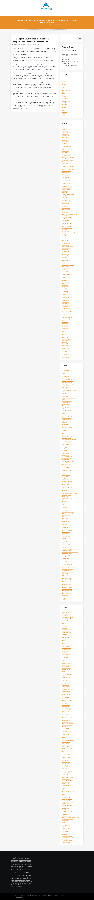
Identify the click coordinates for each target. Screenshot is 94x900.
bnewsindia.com (66, 782)
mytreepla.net (65, 706)
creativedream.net (66, 223)
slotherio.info (65, 315)
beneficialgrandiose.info (67, 305)
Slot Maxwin (32, 14)
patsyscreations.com (67, 634)
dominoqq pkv (14, 858)
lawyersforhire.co (66, 441)
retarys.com (64, 413)
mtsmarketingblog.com (67, 274)
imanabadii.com (65, 354)
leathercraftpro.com (67, 539)
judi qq (63, 81)
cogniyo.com (65, 533)
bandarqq (64, 96)
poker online (25, 878)
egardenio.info (65, 521)
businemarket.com (66, 442)
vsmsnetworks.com (66, 132)
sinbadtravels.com (66, 404)
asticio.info (64, 519)
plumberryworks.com (67, 550)
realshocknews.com (66, 499)
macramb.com (65, 242)
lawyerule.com (65, 271)
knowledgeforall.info (67, 217)
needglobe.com (66, 544)
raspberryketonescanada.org (69, 791)
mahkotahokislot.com (67, 487)
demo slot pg (65, 102)
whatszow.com (65, 666)
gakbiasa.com (65, 349)
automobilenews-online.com (69, 811)
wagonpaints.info (66, 754)
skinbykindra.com (66, 823)
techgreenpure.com (67, 671)
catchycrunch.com (66, 629)
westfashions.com (66, 248)
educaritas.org (65, 637)
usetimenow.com (66, 206)
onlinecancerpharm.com (68, 489)
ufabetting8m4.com (67, 717)
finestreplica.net (66, 739)
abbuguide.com (66, 662)
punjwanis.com (65, 370)
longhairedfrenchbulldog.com (69, 439)
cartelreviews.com (66, 674)
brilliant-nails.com (66, 263)
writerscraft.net (65, 212)
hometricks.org (65, 538)
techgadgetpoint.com (67, 478)
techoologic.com (66, 789)
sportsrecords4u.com (67, 714)
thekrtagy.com (65, 803)
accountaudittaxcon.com (68, 525)
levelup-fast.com (66, 705)
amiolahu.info (65, 292)
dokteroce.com (65, 266)
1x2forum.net (65, 614)
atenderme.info (65, 300)
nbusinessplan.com (66, 140)
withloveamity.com (66, 657)
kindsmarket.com (66, 238)
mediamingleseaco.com (67, 272)
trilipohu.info (65, 356)
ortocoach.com (65, 546)
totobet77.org (65, 575)
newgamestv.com (66, 464)
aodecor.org (65, 322)
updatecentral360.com (67, 513)
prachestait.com (66, 282)
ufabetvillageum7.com (67, 723)
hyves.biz (64, 331)
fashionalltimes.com (66, 813)
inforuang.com (65, 237)
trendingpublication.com (68, 576)
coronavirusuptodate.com (68, 695)
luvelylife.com (65, 240)
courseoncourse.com (67, 382)
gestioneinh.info (65, 765)
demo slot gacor (66, 101)
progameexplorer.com (67, 828)
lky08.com (64, 229)
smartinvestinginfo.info (67, 745)
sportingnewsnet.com (67, 456)
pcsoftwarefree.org (66, 649)
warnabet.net (65, 336)
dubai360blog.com (66, 482)
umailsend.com (65, 411)
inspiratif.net (65, 131)
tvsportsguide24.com (67, 479)
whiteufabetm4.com (67, 731)
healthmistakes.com (67, 502)
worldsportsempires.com (68, 512)
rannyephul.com (66, 254)
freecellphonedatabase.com (69, 398)
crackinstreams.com (66, 697)
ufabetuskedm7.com (67, 589)
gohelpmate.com (66, 209)
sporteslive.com (65, 459)
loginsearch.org (65, 320)
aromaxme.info (65, 297)
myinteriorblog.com (66, 780)
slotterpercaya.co (66, 559)
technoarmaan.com (66, 816)
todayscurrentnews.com (68, 572)
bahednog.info (65, 385)
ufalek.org (64, 490)
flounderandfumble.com (68, 740)
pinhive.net (64, 334)
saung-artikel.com (66, 432)
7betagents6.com (66, 694)
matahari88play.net (66, 444)
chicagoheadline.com (67, 620)
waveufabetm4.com (67, 726)
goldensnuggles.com (67, 416)
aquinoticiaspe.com (66, 438)
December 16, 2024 (35, 44)
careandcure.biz (66, 532)
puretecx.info (65, 288)
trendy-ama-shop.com (67, 771)
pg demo (64, 107)
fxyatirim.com (65, 660)
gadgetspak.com (66, 699)
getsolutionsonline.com (67, 195)
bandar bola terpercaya (67, 85)
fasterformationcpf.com (67, 415)
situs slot (27, 864)
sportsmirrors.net (66, 467)
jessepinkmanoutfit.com (67, 410)
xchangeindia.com (66, 805)
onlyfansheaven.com (67, 228)
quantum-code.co (66, 759)
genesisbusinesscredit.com (68, 235)
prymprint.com (65, 527)
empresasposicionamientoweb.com (70, 817)
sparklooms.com (66, 566)
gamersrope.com (66, 399)
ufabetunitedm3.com (67, 586)
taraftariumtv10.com (66, 258)
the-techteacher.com (67, 809)
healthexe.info (65, 286)
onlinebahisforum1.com (67, 618)
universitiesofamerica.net (68, 158)
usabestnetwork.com (67, 408)
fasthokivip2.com (66, 433)
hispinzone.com (65, 177)
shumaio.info (65, 314)
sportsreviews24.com (67, 481)
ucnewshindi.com (66, 396)
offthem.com (65, 134)
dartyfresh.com (65, 646)
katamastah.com (66, 515)
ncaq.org (64, 641)
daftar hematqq (15, 874)
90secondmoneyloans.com (68, 682)
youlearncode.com (66, 658)
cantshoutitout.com (66, 143)
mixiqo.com (64, 542)
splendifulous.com (66, 712)
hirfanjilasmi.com (66, 536)
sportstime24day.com (67, 458)
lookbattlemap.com (66, 418)
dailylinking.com (65, 651)
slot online (64, 84)
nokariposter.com (66, 200)
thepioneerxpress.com (67, 148)
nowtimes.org (65, 325)
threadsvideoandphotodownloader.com (71, 390)
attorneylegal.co (66, 475)
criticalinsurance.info (66, 198)
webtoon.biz (65, 452)
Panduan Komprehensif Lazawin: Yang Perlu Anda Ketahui (71, 55)
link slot (63, 95)
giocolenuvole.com (66, 654)
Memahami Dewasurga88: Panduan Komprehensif (70, 58)
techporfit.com (65, 137)
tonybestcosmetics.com (67, 819)
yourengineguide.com (67, 799)
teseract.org (65, 769)
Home (14, 14)
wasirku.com (65, 277)
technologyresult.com (67, 663)
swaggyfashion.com (66, 257)
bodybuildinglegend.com (68, 262)
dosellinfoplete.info (66, 308)
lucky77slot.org (65, 484)
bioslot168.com (65, 839)
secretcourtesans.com (67, 617)
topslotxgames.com (66, 171)
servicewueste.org (66, 163)
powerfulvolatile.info (67, 311)
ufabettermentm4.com (67, 579)
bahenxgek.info (65, 387)
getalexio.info (65, 524)
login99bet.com (66, 615)
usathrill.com (65, 794)
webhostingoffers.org (67, 665)
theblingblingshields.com (68, 461)
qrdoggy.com (65, 496)
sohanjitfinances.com (67, 562)
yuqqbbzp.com (65, 692)
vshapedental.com (66, 796)
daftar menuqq (18, 872)
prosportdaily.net (66, 766)
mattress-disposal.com (67, 492)
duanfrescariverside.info (67, 735)
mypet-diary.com (66, 243)
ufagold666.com (66, 779)
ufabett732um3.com (67, 751)
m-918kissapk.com (66, 346)
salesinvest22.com (66, 768)
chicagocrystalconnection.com (69, 352)
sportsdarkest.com (66, 450)
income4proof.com (66, 635)
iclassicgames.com (66, 430)
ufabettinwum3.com (67, 584)
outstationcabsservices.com (68, 802)
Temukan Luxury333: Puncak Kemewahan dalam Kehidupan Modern (71, 51)
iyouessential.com (66, 655)
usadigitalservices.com (67, 220)
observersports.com (66, 435)
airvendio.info (65, 285)
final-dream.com (66, 762)
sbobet (17, 884)
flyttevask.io (64, 342)
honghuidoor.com (66, 181)
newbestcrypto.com (67, 427)
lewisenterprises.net (66, 648)
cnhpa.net (64, 507)
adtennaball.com (66, 189)
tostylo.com (64, 422)
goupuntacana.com (66, 625)
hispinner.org (65, 197)
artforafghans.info (66, 283)
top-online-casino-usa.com (68, 180)
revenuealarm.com (66, 833)
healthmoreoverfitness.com (68, 169)
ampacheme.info (66, 294)
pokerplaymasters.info (67, 381)
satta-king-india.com (67, 688)
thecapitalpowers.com (67, 569)
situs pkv (21, 857)
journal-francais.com (66, 268)
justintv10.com (65, 269)
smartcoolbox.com (66, 561)
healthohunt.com (66, 742)
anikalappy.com (65, 732)
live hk (63, 106)
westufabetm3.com (66, 596)
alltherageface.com (66, 825)
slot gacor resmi (27, 867)
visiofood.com (65, 774)
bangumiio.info (65, 302)
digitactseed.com (66, 678)
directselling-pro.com (67, 831)
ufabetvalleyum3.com (67, 593)
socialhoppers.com (66, 222)
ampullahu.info (65, 295)
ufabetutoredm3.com (67, 590)
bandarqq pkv (22, 861)
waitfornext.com (66, 756)
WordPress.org (19, 897)
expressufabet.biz (66, 144)
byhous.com (65, 343)
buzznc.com (65, 820)
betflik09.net (65, 640)
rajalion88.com (65, 623)
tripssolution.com (66, 686)
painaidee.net (65, 448)
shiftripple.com (65, 558)
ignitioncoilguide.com (67, 836)
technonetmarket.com (67, 748)
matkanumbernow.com (67, 166)
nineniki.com (65, 185)
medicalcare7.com (66, 188)
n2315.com (64, 225)
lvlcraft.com (64, 680)
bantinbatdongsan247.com (68, 384)
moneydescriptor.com (67, 445)
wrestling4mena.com (67, 215)
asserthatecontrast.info (67, 299)
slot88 (22, 864)
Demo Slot (41, 14)
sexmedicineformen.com (68, 556)
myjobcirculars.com (66, 168)
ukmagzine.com (66, 405)
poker (63, 113)
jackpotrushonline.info (67, 395)
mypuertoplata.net (66, 146)
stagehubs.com (65, 612)
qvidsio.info (64, 312)
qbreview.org (65, 161)
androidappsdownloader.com (69, 205)
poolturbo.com (65, 280)
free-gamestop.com (67, 402)
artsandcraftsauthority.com (68, 840)
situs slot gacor (27, 863)
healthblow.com (66, 208)
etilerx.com (64, 737)
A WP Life (60, 895)
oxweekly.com (65, 245)
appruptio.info (65, 357)
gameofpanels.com (66, 203)
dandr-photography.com (68, 265)
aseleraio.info (65, 518)
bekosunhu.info (65, 303)
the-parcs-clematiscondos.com (69, 371)
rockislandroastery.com (67, 829)
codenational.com (66, 826)
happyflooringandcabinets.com (69, 493)
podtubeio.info (65, 309)
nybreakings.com (66, 800)
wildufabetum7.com (66, 599)
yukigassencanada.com (67, 689)
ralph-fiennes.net (66, 231)
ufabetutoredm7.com (67, 592)
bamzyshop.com (66, 785)
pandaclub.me (65, 340)
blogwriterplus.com (66, 376)
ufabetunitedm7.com (67, 587)
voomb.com (65, 476)
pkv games (64, 82)
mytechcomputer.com (67, 837)
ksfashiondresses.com (67, 504)
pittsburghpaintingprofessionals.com (71, 549)
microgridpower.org (66, 541)
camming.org (65, 621)
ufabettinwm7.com (66, 583)
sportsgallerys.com (66, 465)
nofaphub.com (65, 631)
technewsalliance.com (67, 746)
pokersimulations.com (67, 708)
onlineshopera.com (66, 645)
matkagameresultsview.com (68, 194)
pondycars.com (65, 786)
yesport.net (64, 421)
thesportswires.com (66, 453)
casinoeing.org (65, 326)
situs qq (63, 93)
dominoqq (64, 87)
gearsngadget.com (66, 700)
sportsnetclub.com (66, 425)
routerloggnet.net (66, 172)
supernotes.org (65, 510)
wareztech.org (65, 407)
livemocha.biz (65, 328)
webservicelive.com (66, 842)
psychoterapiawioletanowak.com (70, 552)
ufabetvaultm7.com (66, 722)
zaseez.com (64, 628)
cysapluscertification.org (67, 317)
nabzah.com (65, 191)
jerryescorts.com (66, 473)
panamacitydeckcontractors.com (70, 246)
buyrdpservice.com (66, 419)
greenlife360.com (66, 141)
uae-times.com (65, 128)
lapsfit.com (64, 703)
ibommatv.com (65, 135)
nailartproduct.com (66, 677)
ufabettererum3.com (67, 578)
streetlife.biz (65, 329)
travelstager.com (66, 251)
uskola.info (64, 752)
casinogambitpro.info (67, 379)
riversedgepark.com (66, 626)
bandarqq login (28, 874)
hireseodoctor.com (66, 702)
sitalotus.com (65, 509)
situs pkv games (15, 857)
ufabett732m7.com (66, 772)
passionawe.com (66, 547)
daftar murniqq (27, 872)
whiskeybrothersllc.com (67, 598)
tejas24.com (65, 279)
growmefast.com (66, 485)
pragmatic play (17, 866)
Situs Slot (22, 14)
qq (26, 884)
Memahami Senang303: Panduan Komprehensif (70, 62)
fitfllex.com (64, 234)
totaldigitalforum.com (67, 814)
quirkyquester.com (66, 555)
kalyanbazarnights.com (67, 178)
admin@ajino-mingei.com (21, 44)
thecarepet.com (66, 374)
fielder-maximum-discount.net (69, 232)
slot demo (64, 104)
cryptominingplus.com (67, 436)
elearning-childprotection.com (69, 214)
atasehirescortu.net (66, 470)
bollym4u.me (65, 337)
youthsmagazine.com (67, 447)
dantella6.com (65, 174)
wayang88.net (65, 728)
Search (63, 36)
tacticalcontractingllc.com (68, 567)
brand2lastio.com (66, 218)
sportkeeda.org (65, 529)
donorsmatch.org (66, 323)
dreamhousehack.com (67, 808)
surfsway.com (65, 675)
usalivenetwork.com (66, 393)
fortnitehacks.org (66, 319)
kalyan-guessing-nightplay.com (69, 201)
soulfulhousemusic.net (67, 564)
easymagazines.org (66, 535)
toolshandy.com (65, 249)
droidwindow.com (66, 776)
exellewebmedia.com (67, 401)
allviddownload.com (66, 154)
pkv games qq (17, 878)
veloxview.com (65, 595)
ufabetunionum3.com (67, 719)
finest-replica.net (66, 763)
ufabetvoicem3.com (67, 725)
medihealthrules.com (67, 792)
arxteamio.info (65, 522)
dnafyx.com (64, 652)
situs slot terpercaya (18, 863)
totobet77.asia (65, 573)
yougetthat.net (65, 424)
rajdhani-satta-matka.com (68, 211)
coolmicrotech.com (66, 806)
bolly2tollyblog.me (66, 339)
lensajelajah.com (66, 638)
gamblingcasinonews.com (68, 157)
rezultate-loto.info (66, 711)
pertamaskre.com (66, 388)
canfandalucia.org (66, 797)
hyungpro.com (65, 455)
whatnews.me (65, 760)
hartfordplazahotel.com (67, 345)
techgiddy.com (65, 391)
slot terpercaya (65, 79)
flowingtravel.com (66, 183)
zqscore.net (64, 516)
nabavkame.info (66, 348)
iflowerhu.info (65, 351)
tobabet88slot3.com (67, 570)
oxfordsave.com (65, 428)
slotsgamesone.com (67, 175)
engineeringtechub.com (68, 472)
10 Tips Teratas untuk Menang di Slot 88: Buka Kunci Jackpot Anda (71, 66)
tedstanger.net (65, 749)
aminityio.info (65, 291)
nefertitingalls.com (66, 632)
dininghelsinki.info (66, 734)
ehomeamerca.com (66, 668)
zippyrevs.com (65, 165)
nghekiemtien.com (66, 275)
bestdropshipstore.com (67, 672)
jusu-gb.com (65, 373)
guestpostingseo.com (67, 378)
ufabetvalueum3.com (67, 720)
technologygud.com (67, 498)
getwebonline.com (66, 226)
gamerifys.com (65, 129)
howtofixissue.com (66, 149)
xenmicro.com (65, 643)
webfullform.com (66, 152)
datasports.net (65, 468)
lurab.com (64, 834)
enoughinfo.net (65, 332)
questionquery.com (66, 260)
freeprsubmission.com (67, 777)
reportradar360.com (67, 255)
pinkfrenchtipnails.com (67, 462)
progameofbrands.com (67, 160)
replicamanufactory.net (67, 709)
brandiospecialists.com (67, 186)
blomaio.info (65, 306)
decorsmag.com (66, 155)
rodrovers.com (65, 685)
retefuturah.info (65, 743)
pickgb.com (65, 501)
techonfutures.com (66, 788)
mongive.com (65, 192)
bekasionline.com (66, 138)
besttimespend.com (67, 530)
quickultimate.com (66, 553)
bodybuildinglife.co (66, 495)
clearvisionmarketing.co (67, 757)
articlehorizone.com (66, 691)
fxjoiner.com (65, 822)
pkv (62, 92)
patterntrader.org (66, 505)
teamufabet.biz (65, 151)
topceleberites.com (66, 715)
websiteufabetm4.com (67, 729)
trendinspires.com (66, 252)
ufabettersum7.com (66, 581)
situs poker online (66, 90)
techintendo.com (66, 669)
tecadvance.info (65, 289)
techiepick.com (65, 783)
